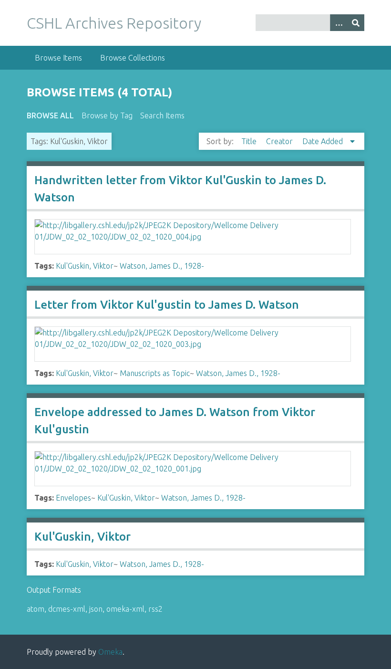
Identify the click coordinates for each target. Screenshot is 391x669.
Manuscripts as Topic (155, 373)
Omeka (110, 652)
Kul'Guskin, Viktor (84, 265)
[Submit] (355, 22)
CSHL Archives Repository (114, 22)
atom (35, 609)
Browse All (50, 115)
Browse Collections (132, 57)
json (96, 609)
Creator (280, 141)
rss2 (155, 609)
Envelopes (73, 497)
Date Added (323, 141)
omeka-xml (125, 609)
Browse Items (58, 57)
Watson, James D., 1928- (162, 265)
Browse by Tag (107, 115)
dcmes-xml (66, 609)
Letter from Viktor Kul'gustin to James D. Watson (166, 304)
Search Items (162, 115)
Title (249, 141)
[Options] (338, 22)
